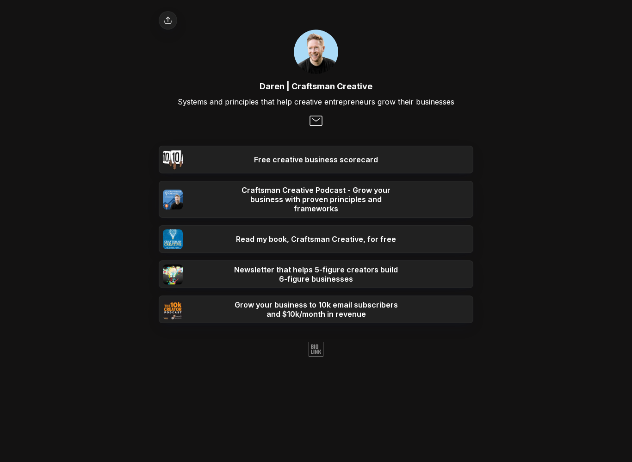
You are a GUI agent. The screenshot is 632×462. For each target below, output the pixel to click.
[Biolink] (316, 350)
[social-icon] (316, 121)
